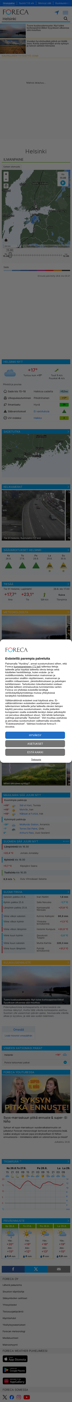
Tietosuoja (36, 759)
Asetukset (35, 743)
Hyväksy (35, 735)
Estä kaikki (35, 752)
